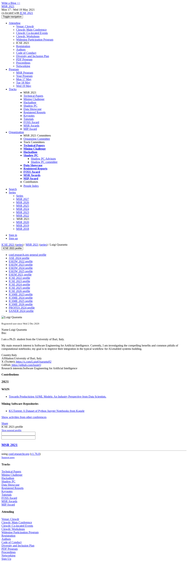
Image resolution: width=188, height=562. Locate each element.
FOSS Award (31, 122)
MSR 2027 (22, 199)
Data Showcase (32, 109)
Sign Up (6, 558)
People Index (31, 185)
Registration (23, 46)
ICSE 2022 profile (19, 277)
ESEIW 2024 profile (21, 268)
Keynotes (29, 115)
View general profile (11, 430)
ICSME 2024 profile (21, 297)
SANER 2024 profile (21, 311)
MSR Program (24, 72)
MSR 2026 (22, 202)
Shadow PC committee (44, 162)
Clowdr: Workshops (27, 36)
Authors (21, 49)
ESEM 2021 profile (20, 274)
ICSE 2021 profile (12, 248)
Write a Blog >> (10, 3)
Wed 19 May (23, 85)
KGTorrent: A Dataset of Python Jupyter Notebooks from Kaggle (46, 410)
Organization (16, 132)
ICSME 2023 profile (21, 294)
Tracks (13, 89)
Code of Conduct (26, 52)
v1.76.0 (35, 453)
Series (19, 195)
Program (14, 69)
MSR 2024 (22, 209)
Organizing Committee (37, 138)
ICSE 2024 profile (19, 284)
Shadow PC (30, 105)
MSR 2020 (22, 222)
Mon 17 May (23, 79)
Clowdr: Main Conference (31, 29)
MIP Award (30, 128)
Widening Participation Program (34, 39)
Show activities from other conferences (23, 417)
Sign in (13, 235)
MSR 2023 (22, 212)
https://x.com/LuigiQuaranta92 (33, 361)
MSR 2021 (32, 244)
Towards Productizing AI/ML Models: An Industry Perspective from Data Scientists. (57, 396)
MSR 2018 (22, 228)
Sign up (13, 238)
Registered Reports (35, 112)
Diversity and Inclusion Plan (32, 56)
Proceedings (23, 62)
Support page (8, 457)
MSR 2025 (22, 205)
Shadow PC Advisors (43, 158)
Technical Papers (33, 95)
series (19, 244)
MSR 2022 (22, 215)
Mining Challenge (34, 99)
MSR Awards (31, 125)
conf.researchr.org (18, 453)
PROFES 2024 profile (22, 307)
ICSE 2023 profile (19, 281)
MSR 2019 (22, 225)
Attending (14, 23)
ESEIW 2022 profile (21, 261)
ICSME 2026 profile (21, 304)
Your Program (24, 76)
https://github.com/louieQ (26, 365)
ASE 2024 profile (19, 258)
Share (4, 423)
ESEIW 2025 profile (21, 271)
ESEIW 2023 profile (21, 264)
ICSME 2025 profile (21, 301)
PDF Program (24, 59)
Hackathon (30, 102)
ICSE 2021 (26, 13)
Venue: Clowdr (25, 26)
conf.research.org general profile (27, 254)
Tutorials (29, 119)
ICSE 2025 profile (19, 287)
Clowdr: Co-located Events (32, 33)
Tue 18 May (23, 82)
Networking (23, 66)
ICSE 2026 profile (19, 291)
